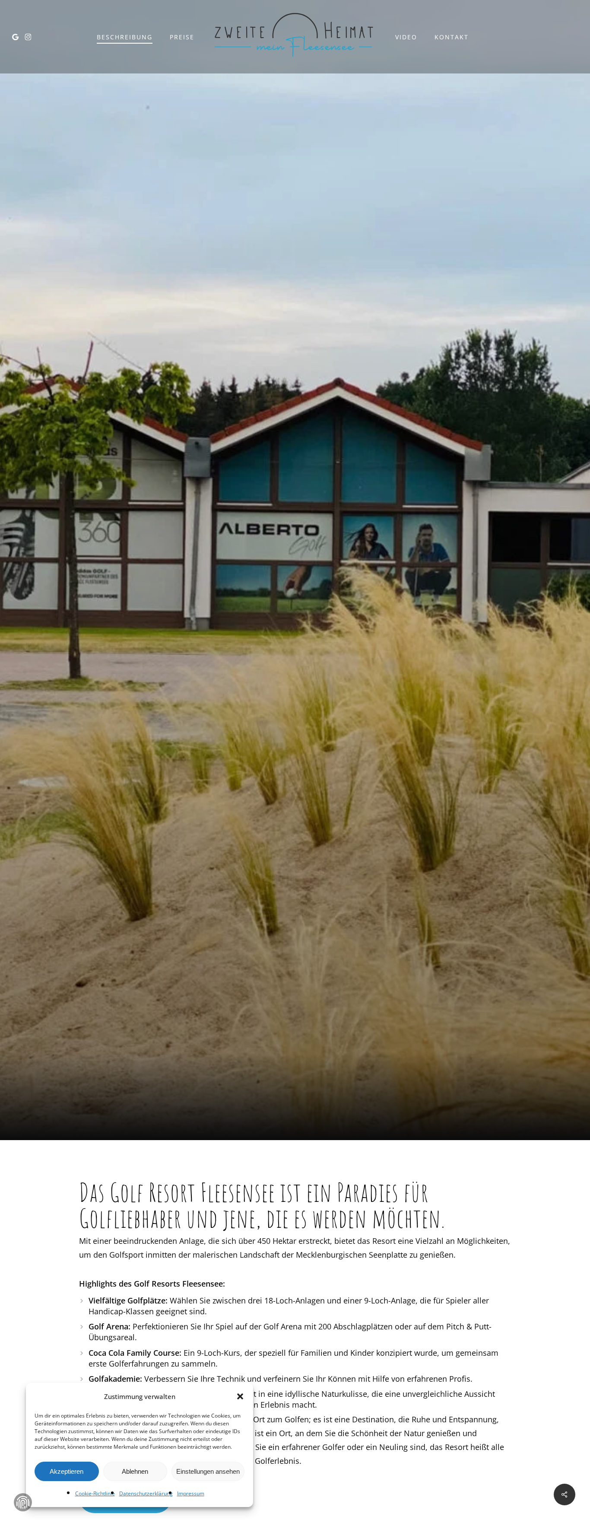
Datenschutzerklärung (146, 1493)
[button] (240, 1396)
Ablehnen (135, 1471)
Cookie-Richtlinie (95, 1493)
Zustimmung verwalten (23, 1502)
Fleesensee (295, 634)
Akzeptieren (66, 1471)
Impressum (190, 1493)
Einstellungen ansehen (208, 1471)
